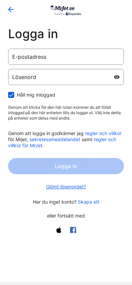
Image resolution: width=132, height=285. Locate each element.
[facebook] (73, 230)
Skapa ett (89, 202)
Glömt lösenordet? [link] (66, 186)
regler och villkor (103, 133)
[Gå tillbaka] (11, 9)
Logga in (66, 166)
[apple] (59, 230)
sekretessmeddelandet (54, 139)
